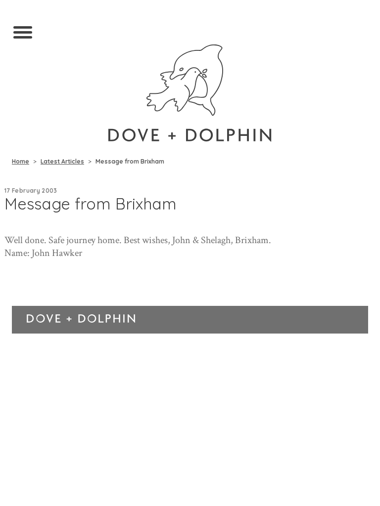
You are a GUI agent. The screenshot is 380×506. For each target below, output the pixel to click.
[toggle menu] (22, 33)
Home (20, 161)
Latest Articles (62, 161)
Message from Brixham (129, 161)
